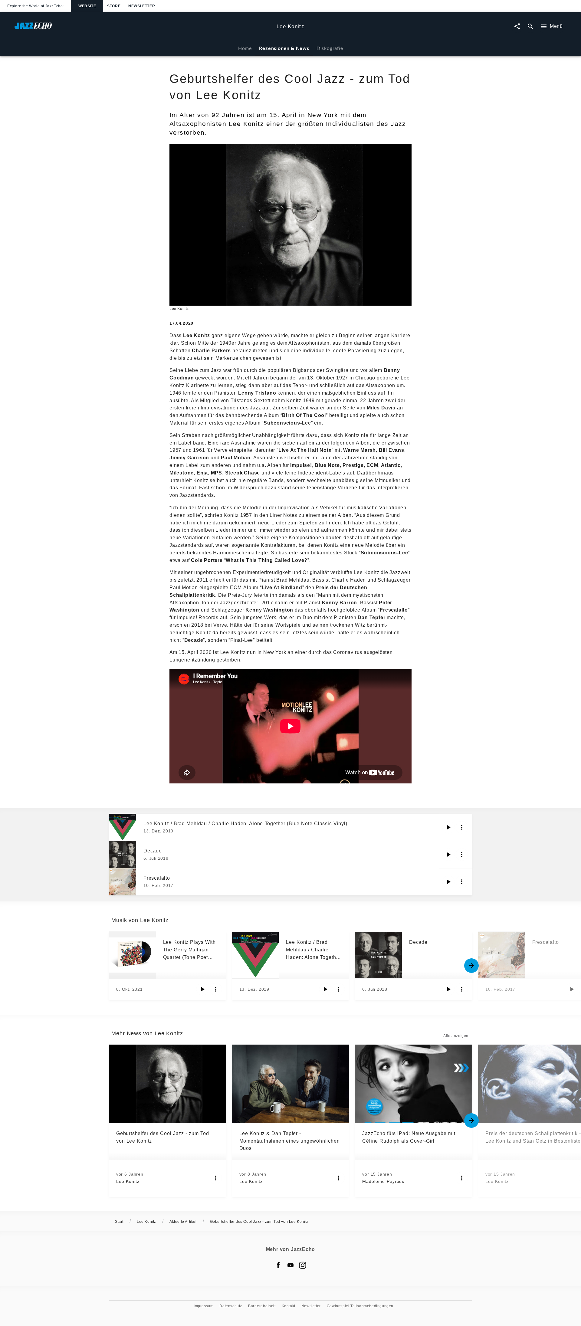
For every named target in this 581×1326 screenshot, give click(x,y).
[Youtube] (290, 1265)
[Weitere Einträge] (471, 965)
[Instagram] (303, 1265)
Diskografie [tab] (330, 48)
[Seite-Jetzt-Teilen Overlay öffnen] (517, 26)
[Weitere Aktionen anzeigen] (462, 827)
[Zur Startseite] (143, 28)
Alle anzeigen (455, 1036)
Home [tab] (245, 48)
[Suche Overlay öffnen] (530, 26)
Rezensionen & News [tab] (284, 48)
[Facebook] (278, 1265)
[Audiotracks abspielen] (448, 827)
